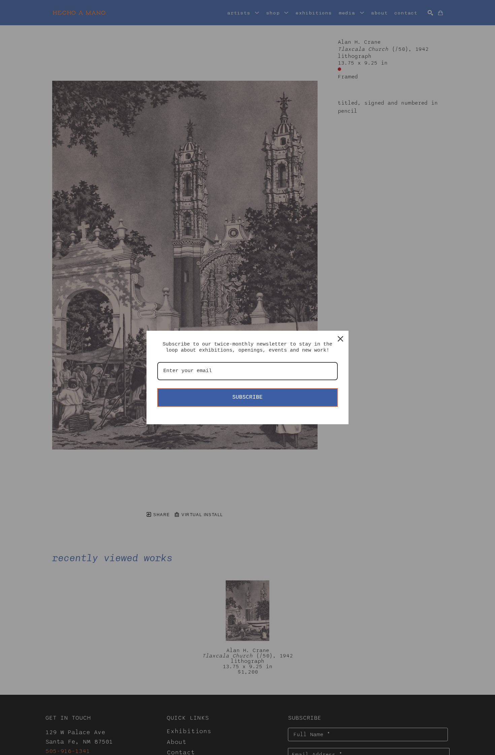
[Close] (340, 339)
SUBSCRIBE (247, 397)
